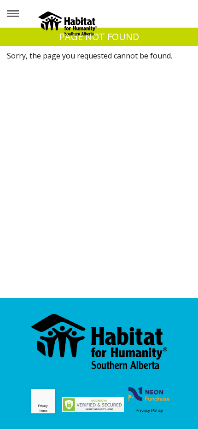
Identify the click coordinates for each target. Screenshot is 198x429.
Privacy (43, 406)
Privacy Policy (149, 410)
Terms (43, 411)
